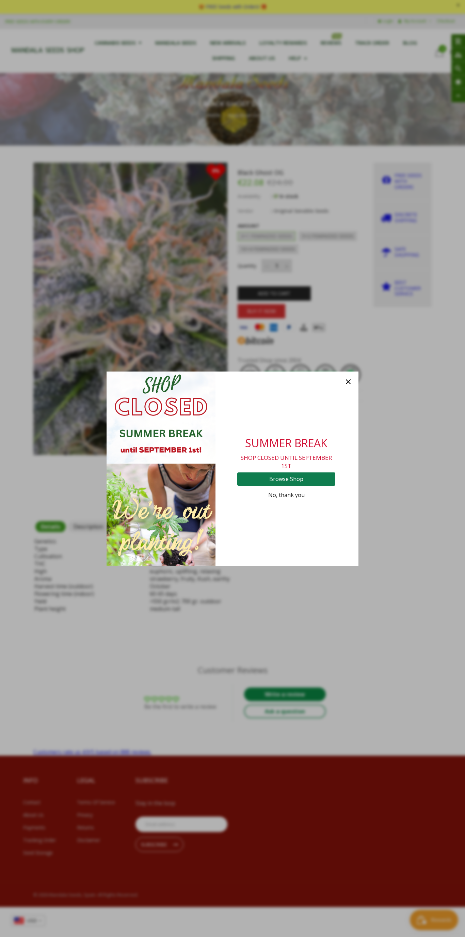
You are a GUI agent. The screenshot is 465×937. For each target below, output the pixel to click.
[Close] (348, 382)
